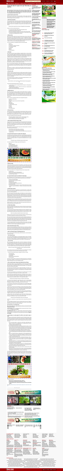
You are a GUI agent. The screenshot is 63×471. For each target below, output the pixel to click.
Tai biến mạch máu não (52, 441)
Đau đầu (43, 442)
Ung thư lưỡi (25, 436)
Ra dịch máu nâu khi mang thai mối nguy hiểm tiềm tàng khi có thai (51, 24)
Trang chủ (7, 3)
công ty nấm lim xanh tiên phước (18, 461)
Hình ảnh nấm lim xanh (36, 453)
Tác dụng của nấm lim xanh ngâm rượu (10, 453)
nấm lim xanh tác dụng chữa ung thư (15, 465)
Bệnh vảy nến (35, 441)
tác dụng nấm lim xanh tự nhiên (30, 463)
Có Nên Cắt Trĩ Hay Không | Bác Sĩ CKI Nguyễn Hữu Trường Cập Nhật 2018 (36, 11)
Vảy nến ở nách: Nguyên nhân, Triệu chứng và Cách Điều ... (49, 53)
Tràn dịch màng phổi (26, 444)
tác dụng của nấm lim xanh (32, 461)
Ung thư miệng (44, 435)
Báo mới (31, 1)
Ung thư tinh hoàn (17, 437)
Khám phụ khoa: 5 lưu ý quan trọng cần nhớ (31, 414)
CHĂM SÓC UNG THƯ (23, 3)
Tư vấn (35, 395)
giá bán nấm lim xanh (30, 462)
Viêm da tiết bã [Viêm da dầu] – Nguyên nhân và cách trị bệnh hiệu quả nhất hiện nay (32, 413)
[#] (10, 1)
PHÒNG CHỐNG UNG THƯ (39, 3)
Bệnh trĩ (15, 440)
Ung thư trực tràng (44, 434)
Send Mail (29, 8)
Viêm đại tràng (16, 442)
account (55, 1)
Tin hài (34, 449)
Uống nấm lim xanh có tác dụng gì (45, 455)
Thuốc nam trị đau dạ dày (48, 37)
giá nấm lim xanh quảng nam (29, 460)
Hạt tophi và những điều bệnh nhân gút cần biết (20, 425)
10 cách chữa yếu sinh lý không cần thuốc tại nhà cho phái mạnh (36, 25)
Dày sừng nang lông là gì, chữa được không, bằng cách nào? (36, 28)
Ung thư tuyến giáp (45, 433)
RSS (45, 469)
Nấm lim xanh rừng (17, 444)
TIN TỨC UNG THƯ (11, 3)
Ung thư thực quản (17, 436)
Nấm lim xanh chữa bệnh (10, 446)
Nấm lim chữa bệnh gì (45, 454)
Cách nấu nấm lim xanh (45, 446)
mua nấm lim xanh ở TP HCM (46, 462)
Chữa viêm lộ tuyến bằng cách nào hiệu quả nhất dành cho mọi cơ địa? (50, 27)
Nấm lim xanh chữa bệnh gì (18, 451)
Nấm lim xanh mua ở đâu (45, 453)
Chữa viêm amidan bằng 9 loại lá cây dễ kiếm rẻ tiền (36, 22)
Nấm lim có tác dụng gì (45, 445)
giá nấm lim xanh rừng (45, 458)
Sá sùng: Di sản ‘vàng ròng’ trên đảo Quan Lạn (12, 404)
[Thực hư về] (24, 400)
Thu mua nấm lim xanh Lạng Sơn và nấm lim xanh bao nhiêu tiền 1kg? (49, 72)
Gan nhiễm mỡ (9, 441)
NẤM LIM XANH (53, 3)
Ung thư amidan (44, 436)
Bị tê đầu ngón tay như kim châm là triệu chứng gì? (29, 426)
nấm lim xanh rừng (15, 459)
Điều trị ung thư (9, 435)
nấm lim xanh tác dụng (50, 461)
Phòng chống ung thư (45, 450)
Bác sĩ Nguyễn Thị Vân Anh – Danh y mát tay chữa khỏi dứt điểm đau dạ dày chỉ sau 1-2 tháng (28, 409)
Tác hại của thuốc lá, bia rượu (27, 449)
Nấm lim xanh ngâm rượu (52, 446)
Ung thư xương (51, 433)
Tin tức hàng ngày (37, 1)
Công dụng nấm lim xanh (10, 445)
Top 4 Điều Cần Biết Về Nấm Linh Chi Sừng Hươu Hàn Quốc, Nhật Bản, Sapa (36, 14)
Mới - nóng (28, 395)
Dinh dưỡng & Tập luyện (17, 450)
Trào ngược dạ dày (17, 443)
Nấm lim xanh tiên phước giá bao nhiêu (18, 456)
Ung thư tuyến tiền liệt (17, 435)
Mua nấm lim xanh (51, 444)
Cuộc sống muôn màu (45, 449)
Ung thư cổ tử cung (17, 434)
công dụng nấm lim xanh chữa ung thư (46, 464)
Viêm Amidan (44, 440)
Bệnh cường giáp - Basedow (37, 444)
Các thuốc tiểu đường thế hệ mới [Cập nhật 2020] (36, 17)
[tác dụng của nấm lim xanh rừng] (19, 155)
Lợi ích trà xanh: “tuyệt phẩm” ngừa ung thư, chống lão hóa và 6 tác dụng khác (16, 413)
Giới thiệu (43, 1)
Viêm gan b (8, 440)
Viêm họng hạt (44, 441)
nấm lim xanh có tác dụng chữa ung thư (46, 466)
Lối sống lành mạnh (26, 450)
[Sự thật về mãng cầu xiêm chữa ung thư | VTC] (35, 400)
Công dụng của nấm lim (36, 454)
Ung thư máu (25, 434)
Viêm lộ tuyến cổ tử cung (26, 441)
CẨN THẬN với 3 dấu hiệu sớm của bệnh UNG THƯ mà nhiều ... (49, 41)
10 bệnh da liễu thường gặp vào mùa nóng (49, 35)
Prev (8, 399)
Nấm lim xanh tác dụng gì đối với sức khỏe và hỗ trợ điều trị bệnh (49, 78)
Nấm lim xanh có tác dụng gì (18, 454)
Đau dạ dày (16, 441)
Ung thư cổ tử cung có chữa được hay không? (51, 21)
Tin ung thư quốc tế (9, 449)
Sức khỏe (39, 395)
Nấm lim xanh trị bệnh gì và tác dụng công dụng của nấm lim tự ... (49, 89)
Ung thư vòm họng (17, 433)
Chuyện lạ (34, 450)
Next (40, 400)
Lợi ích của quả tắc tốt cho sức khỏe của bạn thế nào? (36, 42)
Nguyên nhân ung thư (10, 437)
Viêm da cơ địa (35, 440)
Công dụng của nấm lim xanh (37, 442)
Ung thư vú (24, 435)
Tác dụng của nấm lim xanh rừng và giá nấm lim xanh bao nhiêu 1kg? (49, 85)
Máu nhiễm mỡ (51, 442)
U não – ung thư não (35, 435)
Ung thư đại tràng (35, 436)
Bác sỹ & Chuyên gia (9, 451)
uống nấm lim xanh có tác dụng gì (48, 463)
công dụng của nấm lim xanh (14, 460)
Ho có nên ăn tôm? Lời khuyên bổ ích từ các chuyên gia (36, 20)
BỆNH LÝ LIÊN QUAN (47, 3)
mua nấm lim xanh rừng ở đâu (15, 463)
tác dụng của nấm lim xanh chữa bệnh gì (46, 460)
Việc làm (54, 469)
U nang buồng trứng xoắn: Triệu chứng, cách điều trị (37, 409)
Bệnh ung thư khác (51, 436)
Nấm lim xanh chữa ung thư (18, 446)
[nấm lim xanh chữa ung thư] (19, 367)
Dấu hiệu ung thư (9, 434)
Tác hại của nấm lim (35, 452)
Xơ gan (7, 444)
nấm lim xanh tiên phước (30, 459)
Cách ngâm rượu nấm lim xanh (27, 454)
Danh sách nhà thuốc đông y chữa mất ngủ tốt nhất (37, 426)
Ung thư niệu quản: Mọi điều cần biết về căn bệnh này (36, 48)
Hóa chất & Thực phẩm (26, 451)
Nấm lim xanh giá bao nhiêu (27, 442)
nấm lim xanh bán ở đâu (30, 458)
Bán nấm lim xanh (44, 444)
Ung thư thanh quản (35, 437)
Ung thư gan (34, 433)
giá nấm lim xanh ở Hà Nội (14, 464)
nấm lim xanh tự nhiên (44, 459)
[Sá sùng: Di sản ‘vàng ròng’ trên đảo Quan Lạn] (13, 400)
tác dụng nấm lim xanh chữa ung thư (32, 467)
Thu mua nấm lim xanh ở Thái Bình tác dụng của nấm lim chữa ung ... (49, 76)
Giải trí (31, 395)
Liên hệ (52, 1)
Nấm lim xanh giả (35, 451)
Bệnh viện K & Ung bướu (10, 450)
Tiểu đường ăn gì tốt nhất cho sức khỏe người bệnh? (49, 46)
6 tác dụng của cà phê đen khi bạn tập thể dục (11, 408)
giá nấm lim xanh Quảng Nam (14, 466)
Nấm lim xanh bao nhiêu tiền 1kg (18, 453)
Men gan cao (8, 442)
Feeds (48, 469)
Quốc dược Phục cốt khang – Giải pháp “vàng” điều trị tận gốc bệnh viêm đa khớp (36, 39)
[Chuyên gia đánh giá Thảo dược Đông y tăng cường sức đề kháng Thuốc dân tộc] (49, 31)
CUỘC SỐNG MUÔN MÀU (31, 3)
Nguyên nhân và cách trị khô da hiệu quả (11, 425)
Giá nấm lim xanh (44, 443)
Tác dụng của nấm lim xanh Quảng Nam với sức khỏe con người (49, 87)
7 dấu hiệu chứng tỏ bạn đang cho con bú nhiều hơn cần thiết (36, 8)
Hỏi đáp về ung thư (9, 436)
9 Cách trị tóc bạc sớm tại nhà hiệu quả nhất (49, 43)
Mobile (44, 469)
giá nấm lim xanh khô (13, 458)
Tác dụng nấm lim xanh (52, 445)
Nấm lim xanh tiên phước (26, 453)
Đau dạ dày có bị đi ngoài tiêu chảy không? (49, 48)
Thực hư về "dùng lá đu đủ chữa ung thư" (23, 404)
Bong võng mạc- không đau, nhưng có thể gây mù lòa (15, 414)
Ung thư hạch (25, 437)
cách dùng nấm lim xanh (28, 464)
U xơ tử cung (25, 440)
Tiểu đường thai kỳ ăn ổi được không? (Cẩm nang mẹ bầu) (49, 51)
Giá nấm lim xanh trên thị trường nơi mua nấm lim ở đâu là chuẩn (49, 80)
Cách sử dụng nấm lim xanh (18, 445)
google (30, 8)
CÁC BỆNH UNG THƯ (10, 433)
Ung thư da (43, 437)
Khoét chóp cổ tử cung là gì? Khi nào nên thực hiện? (51, 19)
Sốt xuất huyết (51, 443)
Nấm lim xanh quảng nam (26, 452)
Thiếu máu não (51, 440)
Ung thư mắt (51, 434)
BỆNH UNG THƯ (17, 3)
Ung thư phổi (34, 434)
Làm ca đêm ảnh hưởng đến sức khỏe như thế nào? (36, 33)
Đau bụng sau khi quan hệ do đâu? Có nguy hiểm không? (36, 31)
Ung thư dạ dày (51, 435)
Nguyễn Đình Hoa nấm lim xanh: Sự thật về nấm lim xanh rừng (49, 70)
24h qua (27, 1)
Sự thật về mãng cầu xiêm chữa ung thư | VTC (34, 404)
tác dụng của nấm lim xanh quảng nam (15, 462)
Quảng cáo (47, 1)
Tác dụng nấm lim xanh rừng (27, 445)
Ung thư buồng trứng (26, 433)
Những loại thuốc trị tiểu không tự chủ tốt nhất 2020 (36, 45)
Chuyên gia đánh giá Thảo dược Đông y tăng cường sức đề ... (49, 33)
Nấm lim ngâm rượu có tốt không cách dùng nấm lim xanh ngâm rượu (48, 74)
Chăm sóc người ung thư (17, 449)
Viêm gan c (8, 443)
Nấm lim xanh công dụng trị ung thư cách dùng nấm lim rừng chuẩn (49, 83)
